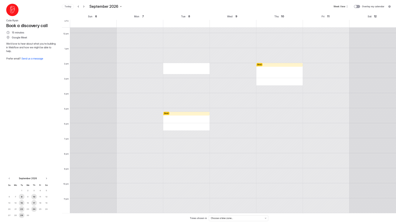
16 (28, 203)
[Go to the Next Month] (46, 178)
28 (15, 215)
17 (34, 203)
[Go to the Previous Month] (9, 178)
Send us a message (32, 58)
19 (46, 203)
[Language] (389, 6)
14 (16, 203)
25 (40, 209)
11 (40, 196)
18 (40, 203)
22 (21, 209)
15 (22, 203)
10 (34, 196)
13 (9, 203)
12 (46, 196)
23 (28, 209)
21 (16, 209)
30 (28, 215)
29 (21, 215)
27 (9, 215)
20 (9, 209)
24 (34, 209)
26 (46, 209)
